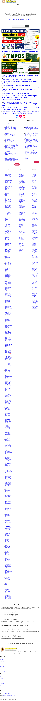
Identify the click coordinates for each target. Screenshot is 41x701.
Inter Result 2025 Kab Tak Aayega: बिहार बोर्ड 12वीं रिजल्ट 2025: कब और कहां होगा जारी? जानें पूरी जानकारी (8, 426)
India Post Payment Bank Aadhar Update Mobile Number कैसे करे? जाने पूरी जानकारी (31, 125)
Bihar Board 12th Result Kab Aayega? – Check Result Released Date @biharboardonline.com (8, 374)
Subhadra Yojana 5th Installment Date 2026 (16, 93)
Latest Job (13, 4)
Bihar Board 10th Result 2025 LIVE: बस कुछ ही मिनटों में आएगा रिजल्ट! (8, 344)
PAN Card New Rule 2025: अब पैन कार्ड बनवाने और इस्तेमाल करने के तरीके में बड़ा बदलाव (31, 146)
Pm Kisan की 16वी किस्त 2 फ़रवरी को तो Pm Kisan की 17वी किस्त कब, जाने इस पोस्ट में (22, 194)
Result (18, 19)
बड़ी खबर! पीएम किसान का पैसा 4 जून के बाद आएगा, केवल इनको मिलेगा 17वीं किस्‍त (22, 189)
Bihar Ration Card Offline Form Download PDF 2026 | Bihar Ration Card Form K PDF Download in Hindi (20, 96)
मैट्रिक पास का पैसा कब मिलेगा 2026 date (13, 100)
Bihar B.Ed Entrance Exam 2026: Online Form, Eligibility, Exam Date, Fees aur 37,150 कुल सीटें (35, 178)
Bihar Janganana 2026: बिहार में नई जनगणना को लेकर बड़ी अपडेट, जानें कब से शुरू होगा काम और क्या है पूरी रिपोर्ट (11, 159)
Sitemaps (2, 685)
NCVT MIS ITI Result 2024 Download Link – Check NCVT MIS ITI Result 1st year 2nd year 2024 (8, 572)
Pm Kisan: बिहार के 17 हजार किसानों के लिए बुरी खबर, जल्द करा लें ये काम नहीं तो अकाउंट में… (21, 177)
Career (8, 4)
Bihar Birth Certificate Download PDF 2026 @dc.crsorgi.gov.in (20, 51)
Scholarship (19, 4)
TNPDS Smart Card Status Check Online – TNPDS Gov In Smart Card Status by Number (20, 75)
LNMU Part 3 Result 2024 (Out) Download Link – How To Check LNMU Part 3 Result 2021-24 (8, 518)
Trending (24, 4)
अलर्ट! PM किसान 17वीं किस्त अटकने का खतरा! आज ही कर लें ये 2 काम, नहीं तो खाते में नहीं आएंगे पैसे (22, 183)
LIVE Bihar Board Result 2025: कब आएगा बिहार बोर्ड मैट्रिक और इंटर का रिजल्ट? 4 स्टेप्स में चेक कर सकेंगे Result (8, 435)
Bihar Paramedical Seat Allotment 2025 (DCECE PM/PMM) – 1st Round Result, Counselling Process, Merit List (8, 275)
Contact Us (2, 678)
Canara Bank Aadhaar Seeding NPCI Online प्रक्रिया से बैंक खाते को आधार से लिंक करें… (11, 132)
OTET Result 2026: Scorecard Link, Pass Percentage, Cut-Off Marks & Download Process (8, 251)
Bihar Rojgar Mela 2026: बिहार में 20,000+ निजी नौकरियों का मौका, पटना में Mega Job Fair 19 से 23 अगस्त (19, 82)
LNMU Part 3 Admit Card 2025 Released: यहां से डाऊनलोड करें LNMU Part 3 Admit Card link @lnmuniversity (35, 255)
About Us (2, 676)
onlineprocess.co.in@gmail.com (9, 695)
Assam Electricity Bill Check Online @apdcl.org (17, 79)
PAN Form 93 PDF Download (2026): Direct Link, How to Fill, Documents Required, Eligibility (11, 128)
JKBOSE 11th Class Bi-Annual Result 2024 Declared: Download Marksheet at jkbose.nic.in (8, 556)
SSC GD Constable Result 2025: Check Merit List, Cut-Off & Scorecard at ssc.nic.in (8, 411)
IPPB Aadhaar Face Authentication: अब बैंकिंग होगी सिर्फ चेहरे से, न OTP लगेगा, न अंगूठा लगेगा (31, 152)
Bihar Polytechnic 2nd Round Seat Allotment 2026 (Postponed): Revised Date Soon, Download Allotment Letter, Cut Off (8, 178)
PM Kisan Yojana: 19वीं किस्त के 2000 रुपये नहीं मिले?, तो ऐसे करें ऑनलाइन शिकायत (22, 219)
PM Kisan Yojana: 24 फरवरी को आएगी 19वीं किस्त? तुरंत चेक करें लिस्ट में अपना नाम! (22, 234)
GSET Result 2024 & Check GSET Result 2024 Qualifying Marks (8, 532)
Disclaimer (2, 681)
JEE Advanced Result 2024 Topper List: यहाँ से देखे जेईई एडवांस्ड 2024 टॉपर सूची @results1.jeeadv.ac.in (8, 461)
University (30, 4)
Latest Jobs (12, 19)
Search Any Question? (16, 24)
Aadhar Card (2, 664)
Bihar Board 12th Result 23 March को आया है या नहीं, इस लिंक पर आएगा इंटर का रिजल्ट (8, 393)
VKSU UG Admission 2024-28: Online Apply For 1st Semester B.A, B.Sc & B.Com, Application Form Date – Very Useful (35, 275)
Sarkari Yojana (5, 7)
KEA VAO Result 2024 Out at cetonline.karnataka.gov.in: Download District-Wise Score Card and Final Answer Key (8, 540)
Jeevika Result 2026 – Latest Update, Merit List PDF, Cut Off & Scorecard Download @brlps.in (8, 243)
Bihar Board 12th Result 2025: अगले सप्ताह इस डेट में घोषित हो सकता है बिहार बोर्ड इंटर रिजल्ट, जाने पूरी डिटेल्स (8, 366)
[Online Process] (9, 1)
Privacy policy (2, 683)
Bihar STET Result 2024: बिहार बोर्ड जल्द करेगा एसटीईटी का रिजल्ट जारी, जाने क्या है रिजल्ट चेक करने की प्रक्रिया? (8, 564)
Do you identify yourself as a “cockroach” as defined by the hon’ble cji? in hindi (11, 141)
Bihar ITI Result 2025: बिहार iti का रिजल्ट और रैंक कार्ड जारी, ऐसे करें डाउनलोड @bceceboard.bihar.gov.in (8, 285)
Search (27, 26)
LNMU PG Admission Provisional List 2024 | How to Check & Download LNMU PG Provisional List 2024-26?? (35, 294)
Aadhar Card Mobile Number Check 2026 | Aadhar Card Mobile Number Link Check (31, 128)
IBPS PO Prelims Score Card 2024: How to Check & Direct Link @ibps (8, 549)
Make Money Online (3, 671)
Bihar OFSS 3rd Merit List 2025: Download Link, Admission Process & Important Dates (35, 205)
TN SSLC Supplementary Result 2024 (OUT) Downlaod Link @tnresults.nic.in (8, 452)
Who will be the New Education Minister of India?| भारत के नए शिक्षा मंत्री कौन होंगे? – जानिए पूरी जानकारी (11, 125)
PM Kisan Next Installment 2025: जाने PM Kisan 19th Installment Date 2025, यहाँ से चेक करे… (22, 227)
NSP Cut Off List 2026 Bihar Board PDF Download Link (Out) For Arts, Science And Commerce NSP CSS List (20, 108)
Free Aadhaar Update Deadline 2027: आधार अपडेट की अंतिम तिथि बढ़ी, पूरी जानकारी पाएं (31, 137)
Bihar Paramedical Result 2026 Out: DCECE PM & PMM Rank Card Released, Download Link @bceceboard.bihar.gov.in (8, 188)
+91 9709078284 (7, 693)
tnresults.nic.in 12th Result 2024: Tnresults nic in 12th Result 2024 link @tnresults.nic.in (8, 502)
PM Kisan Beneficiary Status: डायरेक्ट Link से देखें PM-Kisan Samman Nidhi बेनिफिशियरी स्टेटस (21, 241)
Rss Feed (1, 688)
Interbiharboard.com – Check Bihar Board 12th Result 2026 (8, 223)
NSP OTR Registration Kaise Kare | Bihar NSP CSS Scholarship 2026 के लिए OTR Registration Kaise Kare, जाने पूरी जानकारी (19, 103)
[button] (2, 9)
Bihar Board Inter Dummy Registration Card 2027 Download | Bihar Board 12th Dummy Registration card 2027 (20, 112)
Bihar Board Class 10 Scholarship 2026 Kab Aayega (18, 85)
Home (3, 4)
